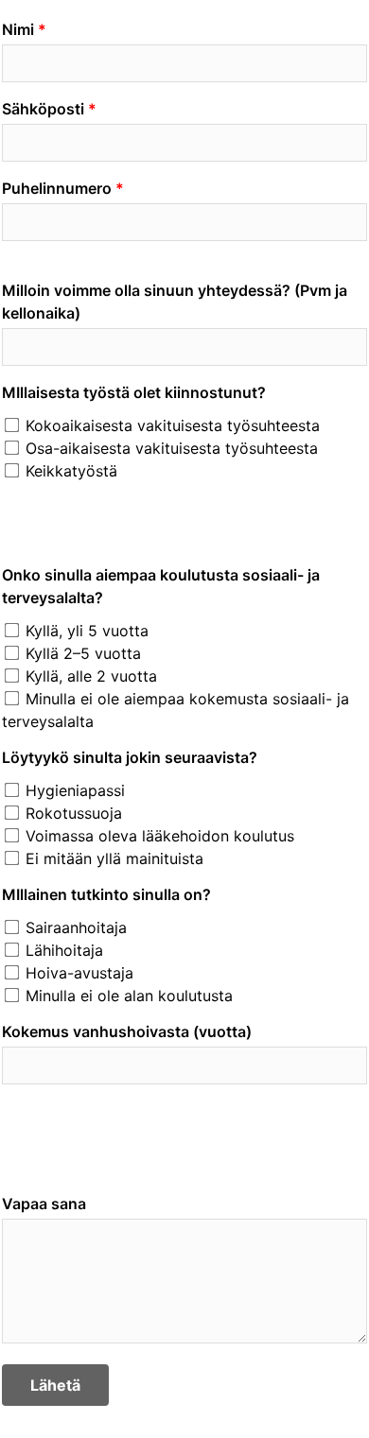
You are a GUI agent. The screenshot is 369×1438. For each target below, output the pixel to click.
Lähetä (55, 1385)
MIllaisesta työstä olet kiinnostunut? (134, 392)
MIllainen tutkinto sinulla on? (106, 894)
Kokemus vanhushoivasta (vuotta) (127, 1031)
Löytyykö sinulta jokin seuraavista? (129, 757)
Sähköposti (43, 108)
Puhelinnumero (57, 188)
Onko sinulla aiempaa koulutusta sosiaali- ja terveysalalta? (161, 586)
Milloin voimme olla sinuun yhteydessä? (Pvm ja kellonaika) (174, 301)
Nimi (18, 29)
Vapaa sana (44, 1203)
